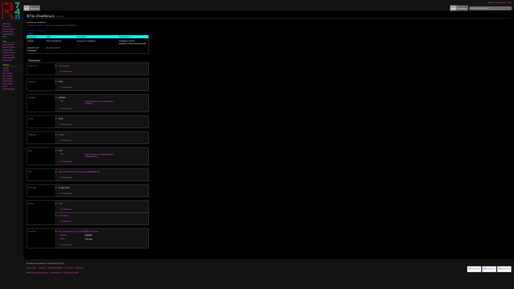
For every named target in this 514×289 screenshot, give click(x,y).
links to (31, 203)
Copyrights (42, 268)
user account (63, 66)
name (30, 119)
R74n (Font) (63, 215)
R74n (60, 203)
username (32, 82)
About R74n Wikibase (55, 268)
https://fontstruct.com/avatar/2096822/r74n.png (78, 231)
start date (32, 188)
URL (61, 101)
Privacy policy (31, 268)
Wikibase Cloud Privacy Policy (37, 273)
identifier (31, 97)
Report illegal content (71, 273)
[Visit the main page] (10, 10)
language (32, 135)
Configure (30, 33)
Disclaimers (69, 268)
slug (30, 150)
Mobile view (79, 268)
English (61, 135)
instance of (32, 66)
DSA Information (56, 273)
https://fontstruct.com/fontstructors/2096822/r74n (79, 172)
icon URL (32, 231)
